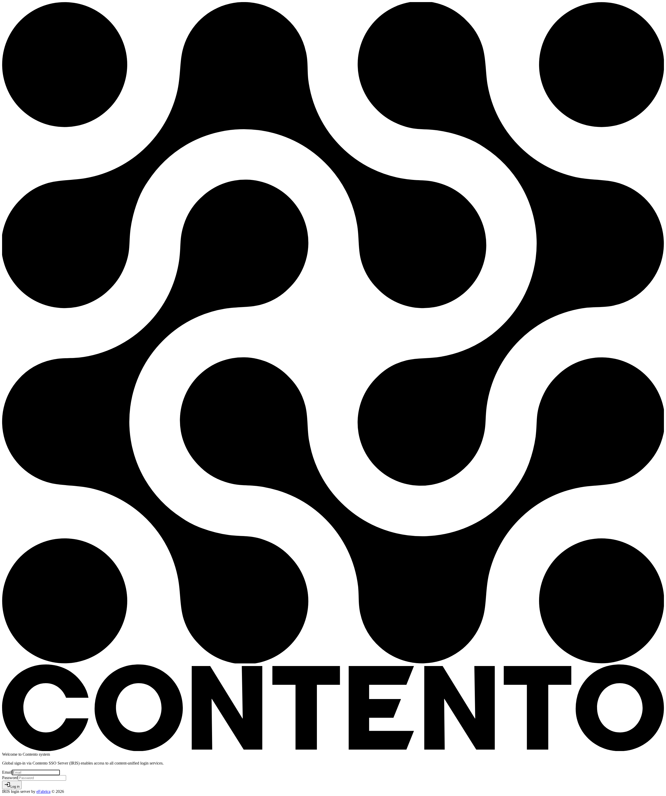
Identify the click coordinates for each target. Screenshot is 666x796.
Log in (12, 784)
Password (10, 777)
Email (7, 772)
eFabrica (43, 791)
